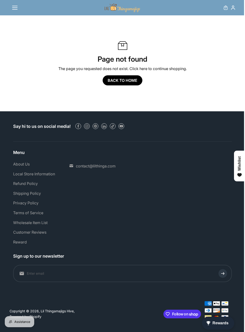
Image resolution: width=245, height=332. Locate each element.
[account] (233, 7)
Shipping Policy (27, 193)
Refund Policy (25, 183)
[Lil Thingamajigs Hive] (122, 8)
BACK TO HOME (122, 80)
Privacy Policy (26, 203)
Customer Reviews (29, 232)
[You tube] (121, 126)
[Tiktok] (113, 126)
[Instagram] (87, 126)
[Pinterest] (95, 126)
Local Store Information (34, 174)
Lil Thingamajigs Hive (57, 311)
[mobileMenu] (15, 7)
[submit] (222, 273)
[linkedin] (104, 126)
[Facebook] (78, 126)
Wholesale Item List (30, 222)
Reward (20, 242)
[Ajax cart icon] (225, 7)
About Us (21, 164)
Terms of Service (28, 212)
